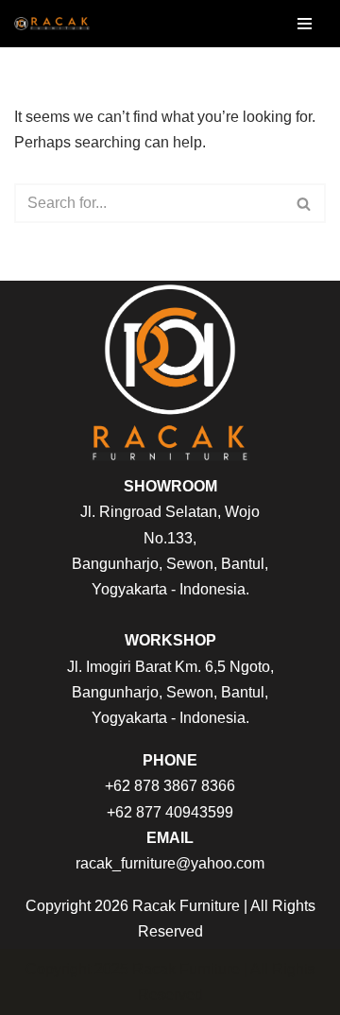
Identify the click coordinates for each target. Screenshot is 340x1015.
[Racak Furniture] (52, 23)
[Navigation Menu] (304, 24)
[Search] (304, 203)
